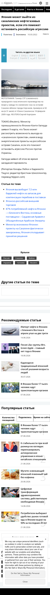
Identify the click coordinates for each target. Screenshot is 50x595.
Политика (7, 34)
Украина (7, 262)
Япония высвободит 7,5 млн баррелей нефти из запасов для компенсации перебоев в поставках (26, 193)
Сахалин (19, 258)
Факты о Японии (35, 9)
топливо (21, 262)
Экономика (21, 34)
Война (32, 258)
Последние (6, 9)
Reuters (33, 262)
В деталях (19, 9)
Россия (6, 258)
